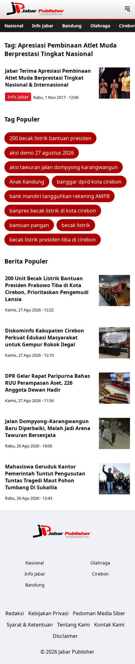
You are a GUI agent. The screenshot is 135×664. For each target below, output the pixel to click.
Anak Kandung (26, 181)
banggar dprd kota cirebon (89, 181)
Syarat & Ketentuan (30, 624)
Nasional (13, 26)
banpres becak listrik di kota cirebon (52, 210)
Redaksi (14, 613)
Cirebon (100, 574)
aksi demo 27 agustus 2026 (41, 152)
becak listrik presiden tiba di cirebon (52, 239)
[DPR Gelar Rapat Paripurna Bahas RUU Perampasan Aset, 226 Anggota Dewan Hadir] (114, 388)
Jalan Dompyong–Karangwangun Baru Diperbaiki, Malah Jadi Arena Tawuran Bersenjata (47, 428)
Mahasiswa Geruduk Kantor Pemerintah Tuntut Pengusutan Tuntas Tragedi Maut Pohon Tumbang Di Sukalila (45, 477)
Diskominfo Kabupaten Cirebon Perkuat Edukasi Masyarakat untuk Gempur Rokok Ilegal (44, 337)
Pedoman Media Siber (99, 613)
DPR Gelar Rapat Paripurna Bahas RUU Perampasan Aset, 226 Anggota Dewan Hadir (47, 382)
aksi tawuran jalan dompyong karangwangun (63, 167)
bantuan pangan (29, 225)
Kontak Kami (109, 624)
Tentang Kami (73, 624)
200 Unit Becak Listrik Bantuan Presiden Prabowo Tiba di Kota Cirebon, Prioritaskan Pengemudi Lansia (47, 289)
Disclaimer (65, 636)
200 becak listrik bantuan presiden (50, 138)
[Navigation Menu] (127, 9)
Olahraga (100, 26)
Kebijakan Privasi (48, 613)
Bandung (72, 26)
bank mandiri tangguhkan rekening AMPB (59, 196)
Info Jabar (42, 26)
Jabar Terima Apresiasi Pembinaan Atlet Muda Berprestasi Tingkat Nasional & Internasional (48, 77)
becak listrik (76, 225)
